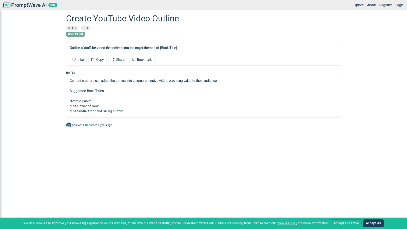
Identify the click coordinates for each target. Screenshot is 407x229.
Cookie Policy (287, 223)
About (371, 5)
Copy (99, 60)
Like (80, 60)
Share (120, 60)
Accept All (373, 223)
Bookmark (144, 60)
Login (399, 5)
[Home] (23, 5)
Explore (358, 5)
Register (385, 5)
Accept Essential (346, 223)
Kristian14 (78, 125)
